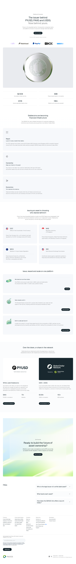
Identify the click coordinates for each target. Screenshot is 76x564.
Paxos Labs (28, 527)
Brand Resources (39, 526)
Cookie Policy (61, 555)
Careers (28, 520)
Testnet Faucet (52, 520)
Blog (27, 522)
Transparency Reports (40, 520)
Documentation (52, 519)
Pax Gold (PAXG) (18, 524)
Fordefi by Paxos (29, 525)
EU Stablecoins (29, 529)
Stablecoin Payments (7, 520)
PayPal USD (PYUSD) (19, 520)
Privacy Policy (55, 555)
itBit (4, 525)
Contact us (38, 519)
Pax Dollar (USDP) (18, 522)
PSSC (27, 530)
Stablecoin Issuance (7, 522)
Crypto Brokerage (6, 519)
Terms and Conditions (40, 522)
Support (37, 527)
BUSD (16, 525)
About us (28, 519)
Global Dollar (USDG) (19, 519)
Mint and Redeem (6, 524)
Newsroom (28, 524)
